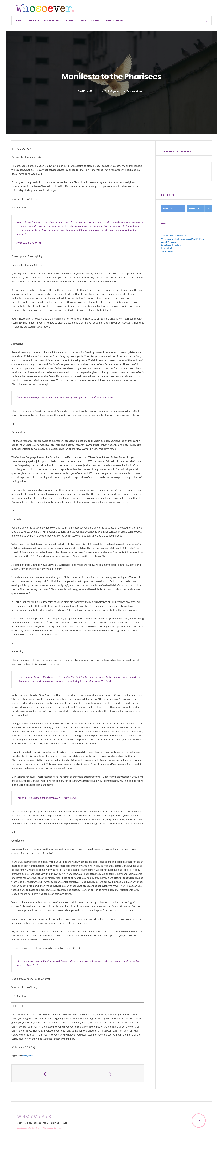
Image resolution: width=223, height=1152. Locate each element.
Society (95, 20)
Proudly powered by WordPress (28, 1128)
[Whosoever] (45, 8)
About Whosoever (169, 242)
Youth (119, 20)
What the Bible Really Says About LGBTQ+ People (183, 238)
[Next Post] (111, 1073)
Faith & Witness (52, 20)
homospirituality (28, 1055)
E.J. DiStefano (110, 91)
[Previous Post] (45, 1073)
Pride (83, 20)
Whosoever (34, 1116)
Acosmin (62, 1128)
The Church (33, 20)
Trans (108, 20)
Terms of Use (167, 251)
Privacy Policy (167, 248)
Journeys (71, 20)
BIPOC (19, 20)
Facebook (167, 209)
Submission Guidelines (171, 245)
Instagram (194, 209)
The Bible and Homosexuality (174, 235)
